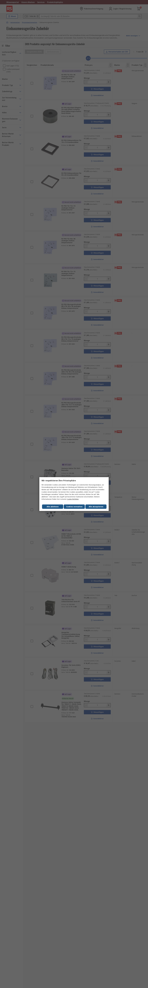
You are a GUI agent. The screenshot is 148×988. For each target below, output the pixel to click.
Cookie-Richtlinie (73, 499)
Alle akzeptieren (96, 506)
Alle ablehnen (53, 506)
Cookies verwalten (74, 506)
